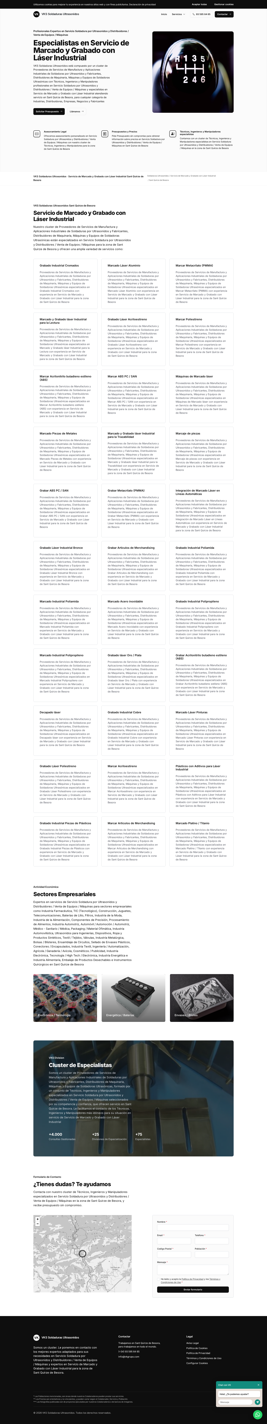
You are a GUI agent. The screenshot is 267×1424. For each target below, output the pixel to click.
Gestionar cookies (224, 4)
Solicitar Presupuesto (47, 111)
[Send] (257, 1402)
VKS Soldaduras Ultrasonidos (60, 14)
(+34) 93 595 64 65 (129, 1351)
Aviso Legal (192, 1343)
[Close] (258, 1385)
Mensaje (162, 1262)
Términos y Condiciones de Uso (203, 1358)
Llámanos (75, 111)
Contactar (222, 14)
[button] (82, 1254)
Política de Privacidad (192, 1279)
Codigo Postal (165, 1248)
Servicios (177, 14)
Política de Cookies (197, 1348)
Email (160, 1235)
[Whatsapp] (257, 1414)
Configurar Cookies (197, 1363)
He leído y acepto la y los (190, 1281)
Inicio (164, 14)
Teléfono (200, 1235)
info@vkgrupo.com (128, 1356)
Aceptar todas (199, 4)
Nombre (162, 1221)
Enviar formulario (193, 1289)
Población (201, 1248)
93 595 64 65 (203, 14)
